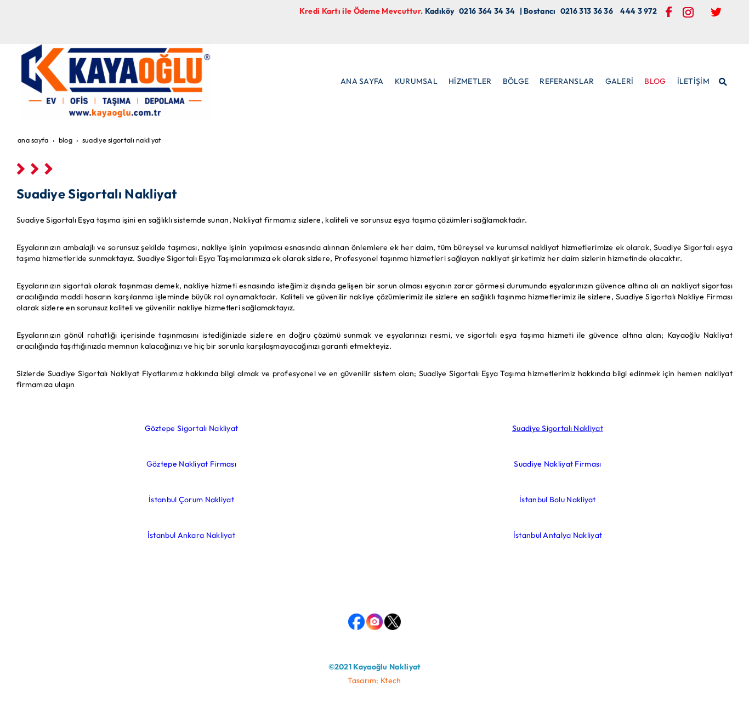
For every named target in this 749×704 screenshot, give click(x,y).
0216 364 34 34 (487, 11)
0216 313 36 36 (586, 11)
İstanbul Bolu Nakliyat (557, 499)
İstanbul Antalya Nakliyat (558, 535)
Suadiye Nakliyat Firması (557, 464)
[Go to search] (724, 80)
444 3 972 (638, 11)
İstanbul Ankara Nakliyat (191, 535)
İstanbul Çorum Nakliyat (191, 499)
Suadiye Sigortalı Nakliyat (557, 428)
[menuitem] (362, 81)
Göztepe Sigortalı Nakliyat (192, 428)
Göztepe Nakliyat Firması (191, 464)
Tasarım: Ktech (374, 680)
